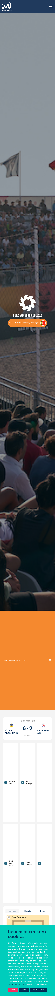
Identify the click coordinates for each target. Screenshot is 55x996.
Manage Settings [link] (17, 984)
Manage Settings (38, 990)
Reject (24, 990)
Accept (13, 990)
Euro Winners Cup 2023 (15, 660)
